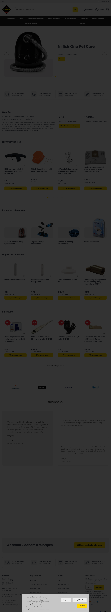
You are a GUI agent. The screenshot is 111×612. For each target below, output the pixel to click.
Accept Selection (79, 600)
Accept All (81, 605)
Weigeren (66, 600)
